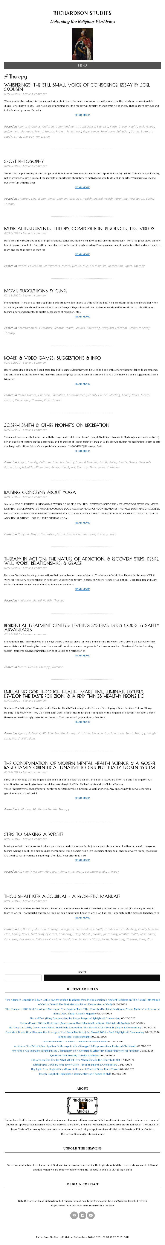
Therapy (28, 136)
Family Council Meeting (104, 395)
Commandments (67, 126)
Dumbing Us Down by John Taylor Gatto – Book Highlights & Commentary (75, 1064)
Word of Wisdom (109, 467)
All (44, 733)
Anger (22, 462)
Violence (57, 667)
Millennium (42, 467)
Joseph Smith (24, 467)
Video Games (53, 400)
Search (82, 971)
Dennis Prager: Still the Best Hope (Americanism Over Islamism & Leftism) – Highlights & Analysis (75, 1023)
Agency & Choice (29, 126)
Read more (82, 115)
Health (133, 126)
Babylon (23, 534)
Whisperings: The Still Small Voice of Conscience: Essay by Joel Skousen (77, 87)
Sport (149, 198)
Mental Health (44, 131)
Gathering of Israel (44, 934)
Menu (82, 65)
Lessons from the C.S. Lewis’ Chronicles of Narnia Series (75, 1041)
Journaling (59, 871)
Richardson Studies (82, 13)
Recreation (137, 198)
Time (39, 136)
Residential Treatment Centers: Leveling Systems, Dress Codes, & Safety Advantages (81, 627)
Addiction (24, 600)
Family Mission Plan (36, 871)
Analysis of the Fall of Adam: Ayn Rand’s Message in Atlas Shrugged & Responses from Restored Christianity (75, 1046)
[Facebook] (82, 1215)
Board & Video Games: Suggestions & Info (52, 357)
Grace (123, 126)
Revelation (108, 131)
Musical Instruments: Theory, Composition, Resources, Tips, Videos (79, 228)
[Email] (74, 1215)
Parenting (121, 198)
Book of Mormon (34, 929)
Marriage (26, 131)
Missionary (68, 733)
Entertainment (58, 198)
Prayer (60, 131)
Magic (35, 534)
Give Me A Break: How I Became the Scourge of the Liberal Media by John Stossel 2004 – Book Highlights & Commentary (75, 1032)
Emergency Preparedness (77, 929)
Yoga (113, 534)
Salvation (122, 131)
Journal (97, 934)
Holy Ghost (146, 126)
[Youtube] (91, 1215)
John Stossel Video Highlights (75, 1036)
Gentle (122, 462)
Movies (80, 328)
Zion (47, 136)
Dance (22, 266)
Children (48, 126)
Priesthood (74, 131)
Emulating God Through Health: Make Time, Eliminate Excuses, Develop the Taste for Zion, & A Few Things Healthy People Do (74, 693)
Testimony (118, 939)
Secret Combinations (81, 534)
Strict (17, 136)
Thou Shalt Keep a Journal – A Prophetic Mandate (62, 896)
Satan (135, 131)
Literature (46, 328)
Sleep (105, 939)
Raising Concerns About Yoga (40, 492)
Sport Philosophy (24, 161)
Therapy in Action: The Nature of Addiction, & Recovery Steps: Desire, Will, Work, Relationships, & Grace (81, 561)
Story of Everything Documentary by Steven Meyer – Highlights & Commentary (75, 1018)
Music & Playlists (95, 266)
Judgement (11, 131)
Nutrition (84, 733)
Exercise (102, 126)
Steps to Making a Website (34, 834)
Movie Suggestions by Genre (35, 290)
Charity (33, 462)
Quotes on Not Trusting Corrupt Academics (75, 1055)
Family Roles (130, 395)
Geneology (66, 934)
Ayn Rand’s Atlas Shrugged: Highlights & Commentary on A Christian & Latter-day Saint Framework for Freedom (75, 1050)
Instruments (52, 266)
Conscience (87, 126)
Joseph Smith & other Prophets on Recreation (56, 425)
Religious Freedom (114, 328)
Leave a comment (35, 94)
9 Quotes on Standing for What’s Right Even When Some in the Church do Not (75, 1059)
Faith (113, 126)
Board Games (27, 395)
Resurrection (100, 733)
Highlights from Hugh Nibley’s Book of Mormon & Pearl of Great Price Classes (75, 1069)
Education (35, 266)
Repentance (91, 131)
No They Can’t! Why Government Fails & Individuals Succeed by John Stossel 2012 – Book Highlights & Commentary (75, 1027)
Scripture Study (139, 328)
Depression (39, 198)
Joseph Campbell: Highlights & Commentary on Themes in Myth (75, 1073)
